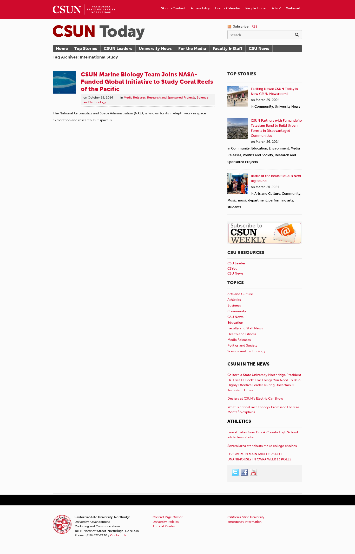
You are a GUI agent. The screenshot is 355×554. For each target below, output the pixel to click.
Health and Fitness (241, 334)
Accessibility (200, 8)
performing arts (280, 200)
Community (263, 106)
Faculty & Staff (227, 48)
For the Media (192, 48)
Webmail (293, 8)
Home (62, 48)
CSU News (259, 48)
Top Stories (85, 48)
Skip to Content (173, 8)
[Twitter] (235, 472)
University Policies (166, 522)
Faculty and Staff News (245, 328)
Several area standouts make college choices (262, 446)
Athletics (234, 300)
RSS (254, 26)
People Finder (256, 8)
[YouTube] (253, 472)
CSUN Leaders (118, 48)
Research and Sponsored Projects (171, 97)
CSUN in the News (248, 364)
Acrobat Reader (164, 526)
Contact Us (118, 535)
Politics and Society (258, 155)
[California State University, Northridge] (99, 32)
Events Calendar (227, 8)
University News (155, 48)
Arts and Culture (267, 193)
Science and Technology (246, 351)
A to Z (276, 8)
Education (259, 148)
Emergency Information (244, 522)
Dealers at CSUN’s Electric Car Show (255, 398)
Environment (279, 148)
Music (231, 200)
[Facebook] (244, 472)
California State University (245, 517)
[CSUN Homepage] (84, 2)
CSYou (232, 268)
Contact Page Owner (168, 517)
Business (234, 305)
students (234, 207)
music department (252, 200)
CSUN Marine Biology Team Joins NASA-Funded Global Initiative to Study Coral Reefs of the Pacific (147, 82)
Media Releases (135, 97)
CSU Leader (236, 263)
